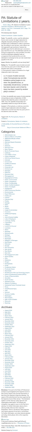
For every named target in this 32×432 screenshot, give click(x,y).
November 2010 (9, 362)
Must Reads (8, 242)
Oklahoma (8, 260)
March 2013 (8, 315)
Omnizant (15, 430)
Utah (6, 290)
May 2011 (7, 351)
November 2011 (9, 340)
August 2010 (8, 367)
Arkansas (7, 145)
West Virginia (8, 297)
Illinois (6, 206)
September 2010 (9, 365)
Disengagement (9, 176)
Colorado (7, 160)
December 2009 (9, 382)
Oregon (7, 262)
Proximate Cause (10, 269)
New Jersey (8, 249)
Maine (6, 229)
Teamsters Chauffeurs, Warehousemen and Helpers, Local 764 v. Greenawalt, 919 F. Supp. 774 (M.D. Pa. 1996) (15, 28)
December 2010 (9, 360)
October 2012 (9, 324)
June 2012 (8, 330)
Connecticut (8, 165)
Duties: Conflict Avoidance (12, 185)
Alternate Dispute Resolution (13, 142)
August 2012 (8, 328)
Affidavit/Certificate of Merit (12, 138)
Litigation (7, 224)
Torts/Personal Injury (10, 288)
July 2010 (7, 369)
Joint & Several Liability (11, 217)
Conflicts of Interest (10, 163)
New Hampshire (9, 247)
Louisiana (7, 228)
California (7, 153)
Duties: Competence (10, 181)
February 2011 (9, 357)
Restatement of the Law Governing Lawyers (17, 272)
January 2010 (9, 380)
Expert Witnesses (10, 194)
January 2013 (9, 319)
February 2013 (9, 317)
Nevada (7, 245)
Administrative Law (10, 135)
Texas (6, 287)
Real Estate (8, 270)
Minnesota (8, 237)
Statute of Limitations (21, 121)
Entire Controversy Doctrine (12, 190)
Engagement (8, 188)
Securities (7, 278)
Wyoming (7, 303)
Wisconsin (8, 301)
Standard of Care (10, 281)
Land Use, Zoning (10, 220)
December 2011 (9, 339)
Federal (7, 197)
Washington (8, 296)
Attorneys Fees (9, 147)
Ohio (6, 258)
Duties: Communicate (11, 179)
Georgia (7, 203)
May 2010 (7, 373)
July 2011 (7, 348)
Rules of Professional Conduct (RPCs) (15, 274)
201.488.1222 (17, 1)
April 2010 (8, 374)
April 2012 (8, 332)
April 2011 (7, 353)
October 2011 (9, 342)
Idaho (6, 204)
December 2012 (9, 321)
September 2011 (9, 344)
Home (4, 24)
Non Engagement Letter (11, 254)
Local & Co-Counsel (10, 226)
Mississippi (8, 238)
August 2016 (8, 310)
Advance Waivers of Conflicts (13, 136)
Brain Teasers (9, 149)
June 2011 (8, 349)
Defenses (7, 172)
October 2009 (9, 385)
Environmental (9, 192)
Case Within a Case (10, 154)
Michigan (7, 235)
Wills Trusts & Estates (11, 299)
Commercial (8, 161)
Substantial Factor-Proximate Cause (15, 285)
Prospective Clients (10, 267)
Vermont (7, 292)
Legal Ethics (8, 222)
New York (7, 253)
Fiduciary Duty (9, 199)
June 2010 (8, 371)
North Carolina (9, 256)
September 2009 (9, 387)
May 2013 (7, 312)
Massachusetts (9, 233)
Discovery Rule (9, 174)
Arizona (7, 144)
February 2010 (9, 378)
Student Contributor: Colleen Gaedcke (12, 35)
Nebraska (7, 244)
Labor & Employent (10, 219)
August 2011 (8, 346)
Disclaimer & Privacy (23, 423)
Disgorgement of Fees (11, 178)
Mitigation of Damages (11, 240)
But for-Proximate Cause (12, 151)
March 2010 (8, 376)
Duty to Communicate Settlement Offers (18, 127)
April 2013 (8, 314)
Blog (9, 24)
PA (9, 117)
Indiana (7, 208)
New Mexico (8, 251)
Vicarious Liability (10, 294)
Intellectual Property (10, 213)
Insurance (7, 212)
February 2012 (9, 335)
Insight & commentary (11, 210)
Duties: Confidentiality (11, 183)
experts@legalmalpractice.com (22, 2)
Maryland (7, 231)
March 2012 (8, 333)
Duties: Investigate (10, 186)
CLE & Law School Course (12, 158)
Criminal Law (8, 169)
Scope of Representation (12, 276)
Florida (7, 201)
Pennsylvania (14, 117)
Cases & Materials (10, 156)
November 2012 (9, 323)
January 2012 (9, 337)
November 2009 (9, 383)
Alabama (7, 140)
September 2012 (9, 326)
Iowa (6, 215)
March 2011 (8, 355)
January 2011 (9, 358)
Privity (6, 265)
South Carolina (9, 279)
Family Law (8, 195)
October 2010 (9, 364)
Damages (7, 170)
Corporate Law (9, 167)
